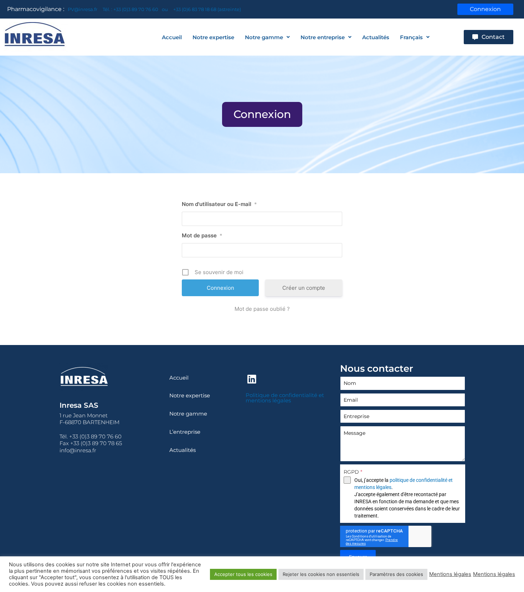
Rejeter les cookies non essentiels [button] (321, 574)
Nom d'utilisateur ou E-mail (219, 204)
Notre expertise (213, 37)
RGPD (353, 472)
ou (165, 9)
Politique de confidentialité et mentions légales (285, 398)
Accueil (172, 37)
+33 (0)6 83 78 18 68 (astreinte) (207, 9)
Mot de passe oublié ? (262, 308)
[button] (262, 114)
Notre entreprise (322, 37)
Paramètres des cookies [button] (396, 574)
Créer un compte (303, 287)
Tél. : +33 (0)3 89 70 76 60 (130, 9)
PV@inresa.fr (82, 9)
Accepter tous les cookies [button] (243, 574)
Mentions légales (450, 574)
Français (411, 37)
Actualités (375, 37)
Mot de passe (202, 235)
